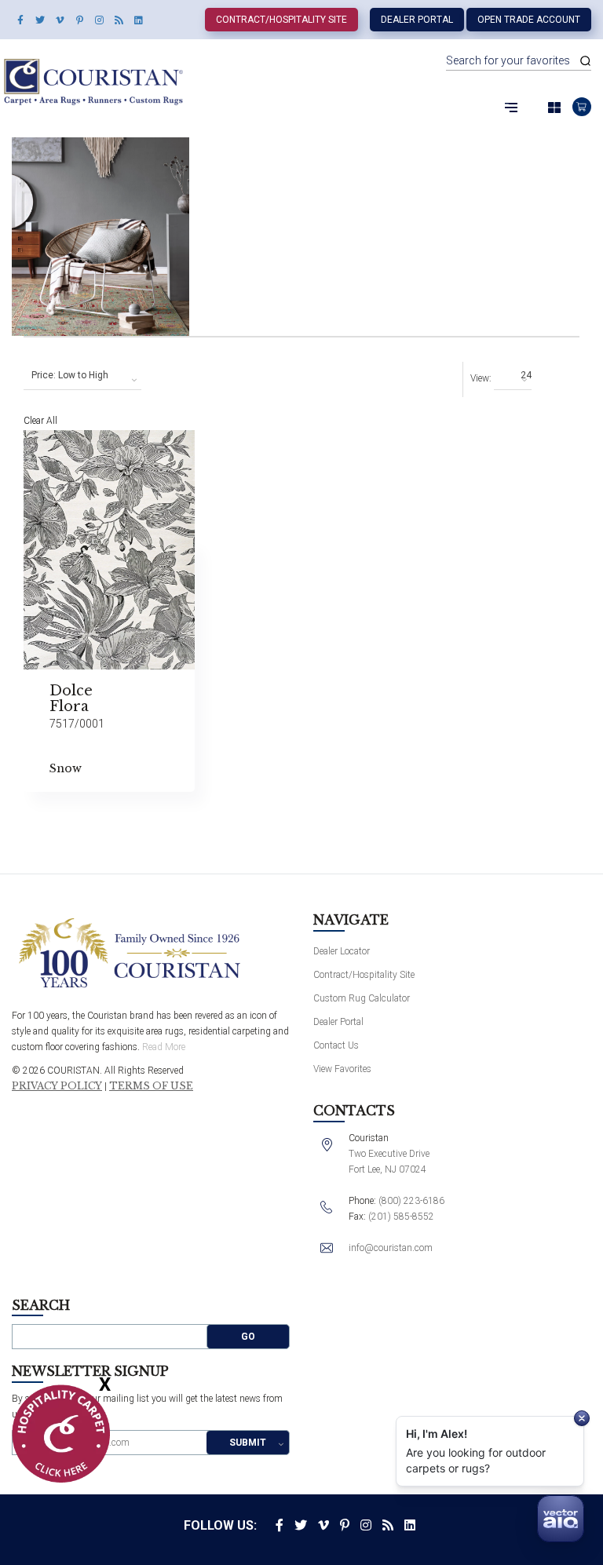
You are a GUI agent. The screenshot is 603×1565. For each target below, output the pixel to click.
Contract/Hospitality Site (281, 19)
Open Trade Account (528, 19)
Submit (247, 1442)
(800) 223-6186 (411, 1200)
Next (234, 842)
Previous (234, 485)
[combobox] (82, 376)
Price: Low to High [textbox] (69, 375)
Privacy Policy (57, 1086)
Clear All (40, 420)
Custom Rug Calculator (361, 998)
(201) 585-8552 (401, 1216)
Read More (163, 1047)
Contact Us (336, 1045)
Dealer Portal (417, 19)
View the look (234, 448)
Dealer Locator (341, 951)
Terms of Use (151, 1086)
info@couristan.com (391, 1247)
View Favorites (342, 1068)
